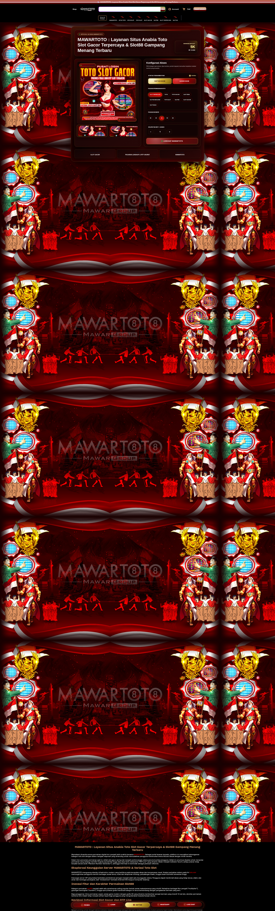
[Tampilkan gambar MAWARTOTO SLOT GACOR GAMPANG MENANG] (123, 131)
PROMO (87, 904)
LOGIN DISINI (184, 81)
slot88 (89, 888)
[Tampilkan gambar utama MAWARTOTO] (92, 131)
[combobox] (130, 9)
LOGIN (113, 905)
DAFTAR (139, 904)
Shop (75, 9)
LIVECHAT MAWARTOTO (173, 141)
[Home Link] (88, 9)
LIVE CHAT (191, 905)
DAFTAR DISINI (159, 81)
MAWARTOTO (139, 854)
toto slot (193, 872)
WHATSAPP (164, 905)
